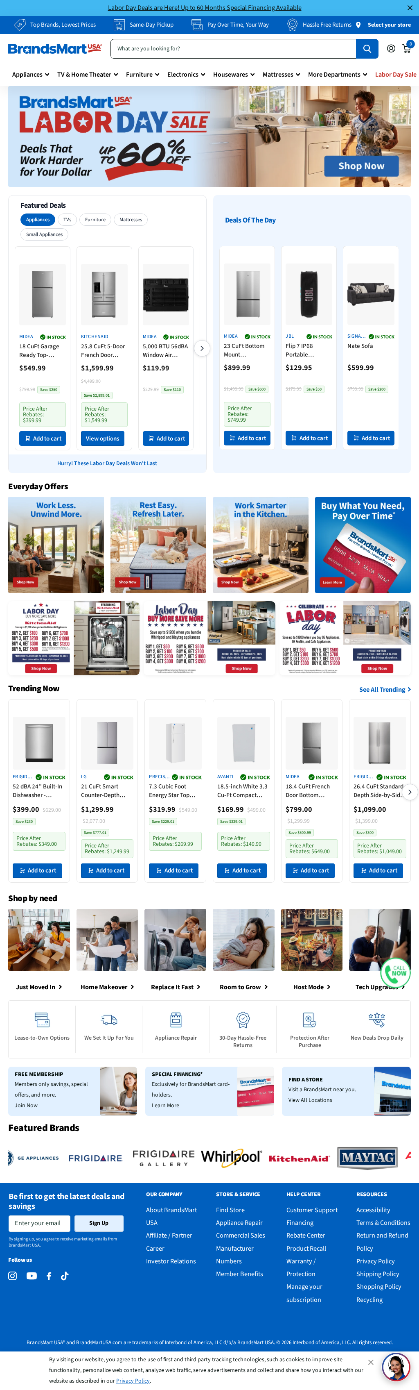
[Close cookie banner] (371, 1362)
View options (102, 438)
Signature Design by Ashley (357, 336)
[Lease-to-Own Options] (42, 1029)
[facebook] (49, 1276)
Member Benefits (239, 1274)
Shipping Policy (377, 1274)
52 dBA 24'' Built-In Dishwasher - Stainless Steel (37, 790)
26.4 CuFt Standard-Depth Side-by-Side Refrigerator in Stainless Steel (379, 790)
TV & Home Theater (84, 74)
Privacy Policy (133, 1381)
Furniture (139, 74)
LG (84, 777)
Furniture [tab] (95, 219)
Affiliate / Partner (169, 1235)
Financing (299, 1222)
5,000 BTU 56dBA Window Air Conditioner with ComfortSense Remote (165, 350)
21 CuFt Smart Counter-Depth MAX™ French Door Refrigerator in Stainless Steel (106, 790)
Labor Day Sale (396, 74)
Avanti (225, 777)
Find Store (230, 1210)
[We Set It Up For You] (109, 1029)
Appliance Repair (239, 1222)
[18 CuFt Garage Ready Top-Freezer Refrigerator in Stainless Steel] (42, 294)
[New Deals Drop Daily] (376, 1029)
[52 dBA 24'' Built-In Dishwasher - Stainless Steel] (39, 743)
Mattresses (278, 74)
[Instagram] (12, 1276)
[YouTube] (32, 1275)
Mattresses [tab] (130, 219)
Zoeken (367, 49)
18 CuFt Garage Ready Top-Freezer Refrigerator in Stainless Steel (39, 350)
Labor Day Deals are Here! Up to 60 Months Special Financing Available (205, 7)
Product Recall (306, 1248)
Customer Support (312, 1210)
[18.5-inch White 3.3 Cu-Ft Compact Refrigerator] (243, 743)
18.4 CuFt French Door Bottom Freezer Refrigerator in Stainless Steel (308, 790)
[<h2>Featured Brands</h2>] (72, 1158)
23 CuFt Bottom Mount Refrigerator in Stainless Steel (244, 350)
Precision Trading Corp (159, 777)
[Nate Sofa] (370, 294)
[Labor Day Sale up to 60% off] (209, 136)
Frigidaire (22, 777)
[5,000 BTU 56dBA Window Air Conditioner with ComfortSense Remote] (166, 294)
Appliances (27, 74)
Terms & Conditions (383, 1222)
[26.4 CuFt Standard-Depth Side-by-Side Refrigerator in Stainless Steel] (380, 743)
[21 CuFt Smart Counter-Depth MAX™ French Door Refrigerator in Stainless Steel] (107, 743)
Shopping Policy (378, 1286)
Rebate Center (305, 1235)
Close (410, 8)
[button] (395, 973)
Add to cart (47, 438)
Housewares (230, 74)
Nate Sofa (360, 346)
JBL (290, 336)
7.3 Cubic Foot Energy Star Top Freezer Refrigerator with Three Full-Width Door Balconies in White (171, 790)
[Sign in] (391, 48)
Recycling (369, 1299)
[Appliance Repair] (176, 1029)
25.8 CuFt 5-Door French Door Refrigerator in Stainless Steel (103, 350)
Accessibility (373, 1210)
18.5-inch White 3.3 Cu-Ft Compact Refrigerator (242, 790)
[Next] (202, 348)
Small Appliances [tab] (44, 234)
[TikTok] (64, 1276)
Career (155, 1248)
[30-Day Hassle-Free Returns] (243, 1029)
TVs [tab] (67, 219)
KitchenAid (94, 337)
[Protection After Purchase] (310, 1029)
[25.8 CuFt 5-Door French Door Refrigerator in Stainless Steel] (104, 294)
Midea (26, 337)
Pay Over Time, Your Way (238, 24)
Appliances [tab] (38, 219)
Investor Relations (171, 1261)
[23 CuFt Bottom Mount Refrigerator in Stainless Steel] (247, 294)
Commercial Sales (240, 1235)
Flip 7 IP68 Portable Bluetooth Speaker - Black (306, 350)
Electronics (182, 74)
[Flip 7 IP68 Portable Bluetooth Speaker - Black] (309, 294)
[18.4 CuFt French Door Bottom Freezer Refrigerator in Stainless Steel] (312, 743)
